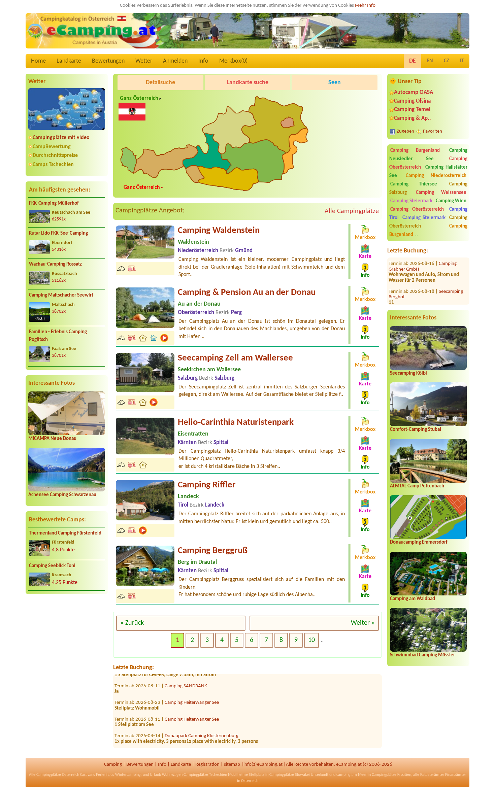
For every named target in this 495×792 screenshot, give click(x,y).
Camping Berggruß (213, 550)
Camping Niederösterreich (436, 175)
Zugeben (405, 131)
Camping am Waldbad (412, 598)
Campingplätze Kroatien (391, 775)
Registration (207, 764)
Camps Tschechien (53, 164)
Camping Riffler (207, 485)
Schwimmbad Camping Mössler (422, 655)
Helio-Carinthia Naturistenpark (236, 422)
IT (462, 61)
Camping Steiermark (411, 201)
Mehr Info (365, 5)
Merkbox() (233, 61)
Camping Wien (451, 201)
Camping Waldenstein (219, 230)
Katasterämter (432, 775)
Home (38, 61)
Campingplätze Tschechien (205, 775)
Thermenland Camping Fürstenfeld (65, 533)
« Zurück (132, 623)
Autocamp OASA (413, 92)
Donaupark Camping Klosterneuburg (201, 721)
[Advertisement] (67, 651)
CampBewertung (52, 146)
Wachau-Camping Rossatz (55, 264)
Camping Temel (412, 109)
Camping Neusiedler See (428, 155)
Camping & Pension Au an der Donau (247, 292)
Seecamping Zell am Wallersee (235, 358)
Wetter (143, 61)
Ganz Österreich (139, 98)
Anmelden (175, 61)
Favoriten (432, 131)
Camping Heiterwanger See (192, 688)
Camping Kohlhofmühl (187, 738)
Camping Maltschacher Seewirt (61, 295)
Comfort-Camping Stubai (415, 429)
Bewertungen (108, 61)
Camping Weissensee (441, 192)
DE (412, 61)
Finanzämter (455, 775)
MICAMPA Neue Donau (52, 438)
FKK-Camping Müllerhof (54, 203)
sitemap (232, 764)
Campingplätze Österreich (57, 775)
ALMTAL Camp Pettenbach (417, 486)
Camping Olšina (412, 101)
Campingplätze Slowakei (289, 775)
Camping (113, 764)
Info (203, 61)
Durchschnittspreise (55, 155)
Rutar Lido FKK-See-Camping (58, 233)
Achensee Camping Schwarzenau (62, 494)
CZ (446, 61)
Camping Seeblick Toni (52, 566)
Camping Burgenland (415, 150)
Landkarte (69, 61)
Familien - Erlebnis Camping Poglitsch (58, 336)
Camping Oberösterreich (417, 209)
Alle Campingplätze (352, 211)
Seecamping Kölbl (408, 373)
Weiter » (363, 623)
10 (311, 640)
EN (430, 61)
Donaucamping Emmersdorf (419, 542)
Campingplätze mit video (61, 137)
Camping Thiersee (413, 184)
